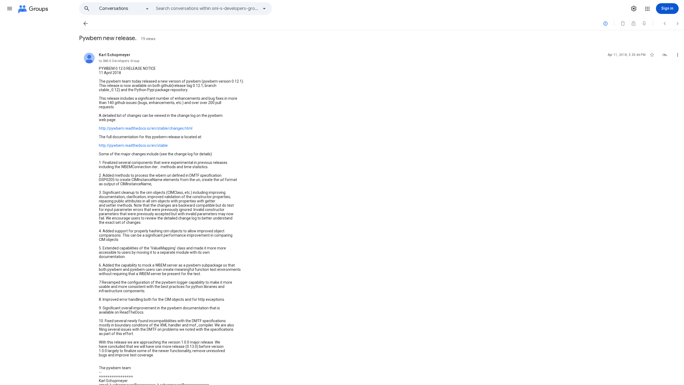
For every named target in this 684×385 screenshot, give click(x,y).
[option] (124, 8)
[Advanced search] (264, 8)
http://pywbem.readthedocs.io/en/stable (133, 145)
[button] (9, 8)
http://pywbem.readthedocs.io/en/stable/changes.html (145, 128)
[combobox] (207, 8)
